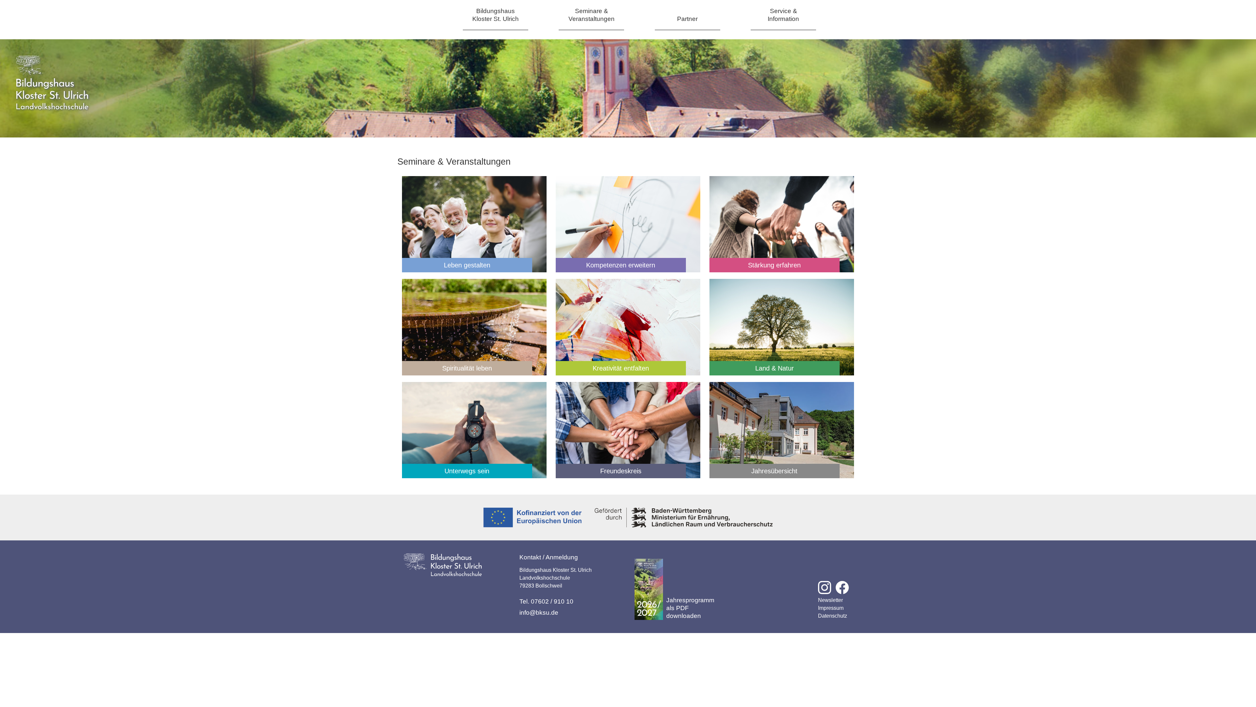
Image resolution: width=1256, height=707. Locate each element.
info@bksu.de (538, 612)
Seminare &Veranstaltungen (591, 15)
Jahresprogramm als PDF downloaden (690, 608)
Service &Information (783, 15)
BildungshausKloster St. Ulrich (495, 15)
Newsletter (830, 600)
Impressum (831, 608)
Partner (687, 18)
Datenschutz (832, 616)
